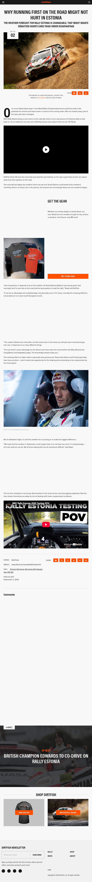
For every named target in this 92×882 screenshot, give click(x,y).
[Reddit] (80, 560)
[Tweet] (80, 93)
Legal (49, 869)
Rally (50, 852)
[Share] (74, 93)
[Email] (86, 560)
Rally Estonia (20, 569)
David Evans (41, 98)
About (72, 856)
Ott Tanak (13, 569)
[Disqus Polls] (46, 625)
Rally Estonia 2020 (30, 569)
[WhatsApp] (86, 93)
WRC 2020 (10, 572)
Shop (72, 852)
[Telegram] (73, 560)
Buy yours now (68, 276)
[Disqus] (46, 684)
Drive (50, 856)
